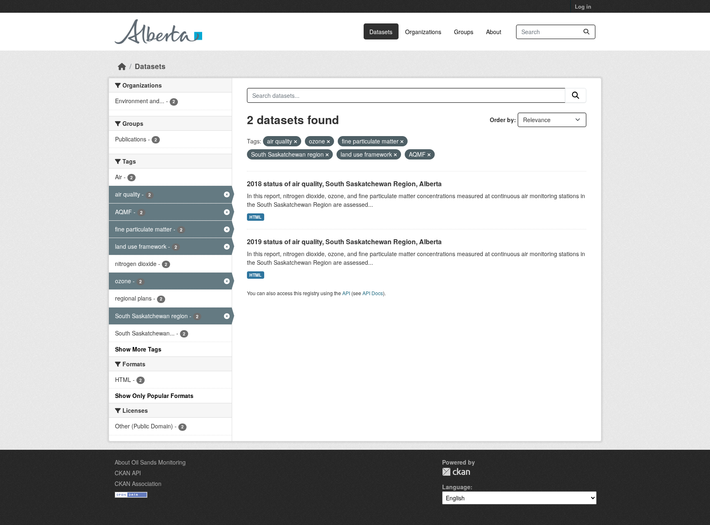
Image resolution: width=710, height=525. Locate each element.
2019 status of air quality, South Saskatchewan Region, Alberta (344, 241)
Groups (463, 32)
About (493, 32)
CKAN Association (138, 483)
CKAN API (128, 473)
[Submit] (586, 32)
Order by (502, 120)
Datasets (380, 32)
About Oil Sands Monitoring (150, 462)
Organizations (423, 32)
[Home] (122, 66)
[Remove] (295, 141)
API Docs (372, 292)
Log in (583, 6)
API (346, 292)
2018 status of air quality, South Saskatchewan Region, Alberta (344, 183)
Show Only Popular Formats (154, 395)
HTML (255, 217)
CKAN (456, 471)
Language (456, 487)
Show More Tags (138, 349)
